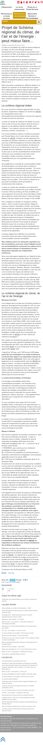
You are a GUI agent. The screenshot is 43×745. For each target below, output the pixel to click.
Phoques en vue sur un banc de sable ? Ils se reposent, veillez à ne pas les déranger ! (20, 639)
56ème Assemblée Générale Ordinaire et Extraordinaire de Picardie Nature (19, 643)
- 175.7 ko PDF (11, 590)
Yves (23, 45)
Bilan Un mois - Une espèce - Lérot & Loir (14, 671)
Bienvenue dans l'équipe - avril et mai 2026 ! (15, 635)
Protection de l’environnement (19, 15)
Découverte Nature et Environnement (32, 16)
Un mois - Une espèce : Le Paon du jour (14, 630)
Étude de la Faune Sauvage (32, 8)
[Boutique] (30, 2)
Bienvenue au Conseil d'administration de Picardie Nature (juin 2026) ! (19, 627)
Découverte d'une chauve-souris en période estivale (17, 695)
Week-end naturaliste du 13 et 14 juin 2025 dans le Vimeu (19, 649)
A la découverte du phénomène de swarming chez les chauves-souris (18, 710)
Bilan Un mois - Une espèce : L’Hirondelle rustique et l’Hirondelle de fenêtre (17, 623)
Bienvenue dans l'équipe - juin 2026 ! (13, 619)
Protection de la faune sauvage (6, 16)
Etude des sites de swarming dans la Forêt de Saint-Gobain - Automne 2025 (20, 611)
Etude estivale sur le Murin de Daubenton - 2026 (16, 608)
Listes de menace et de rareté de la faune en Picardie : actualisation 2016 (18, 686)
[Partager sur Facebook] (25, 580)
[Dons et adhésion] (24, 2)
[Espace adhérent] (21, 2)
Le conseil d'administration (10, 679)
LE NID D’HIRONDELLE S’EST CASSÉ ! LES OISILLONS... (19, 674)
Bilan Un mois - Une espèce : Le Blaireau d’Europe (17, 651)
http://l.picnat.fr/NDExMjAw (11, 582)
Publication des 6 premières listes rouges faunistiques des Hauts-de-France (19, 682)
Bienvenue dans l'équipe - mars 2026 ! (13, 646)
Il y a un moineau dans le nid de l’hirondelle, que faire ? (18, 690)
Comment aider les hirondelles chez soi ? (14, 661)
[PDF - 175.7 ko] (8, 573)
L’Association (6, 7)
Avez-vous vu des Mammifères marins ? (14, 654)
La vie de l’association (19, 8)
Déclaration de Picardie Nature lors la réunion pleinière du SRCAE (19, 600)
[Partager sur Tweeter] (24, 580)
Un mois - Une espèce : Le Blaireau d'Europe (15, 692)
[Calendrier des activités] (18, 2)
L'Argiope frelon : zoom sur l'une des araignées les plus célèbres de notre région (18, 698)
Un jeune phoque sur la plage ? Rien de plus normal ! (18, 633)
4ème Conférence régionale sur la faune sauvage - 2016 (19, 706)
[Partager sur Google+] (27, 580)
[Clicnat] (27, 2)
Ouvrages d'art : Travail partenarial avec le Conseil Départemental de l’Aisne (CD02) (17, 616)
